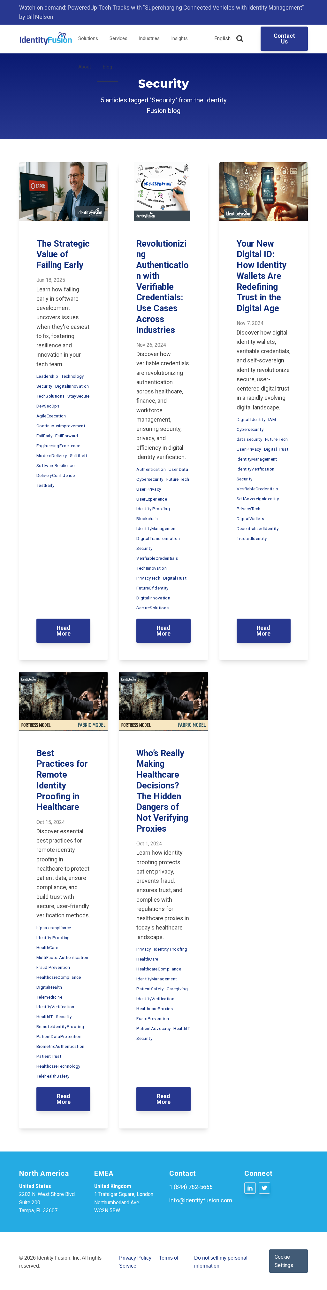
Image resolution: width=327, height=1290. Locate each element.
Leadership (47, 376)
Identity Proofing (153, 508)
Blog (107, 67)
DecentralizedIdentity (258, 528)
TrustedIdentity (252, 538)
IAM (272, 419)
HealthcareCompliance (58, 977)
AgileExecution (51, 415)
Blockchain (147, 518)
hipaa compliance (53, 927)
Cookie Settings (284, 1261)
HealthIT (44, 1016)
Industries (149, 38)
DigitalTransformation (158, 538)
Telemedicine (49, 997)
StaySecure (78, 396)
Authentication (151, 469)
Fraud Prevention (53, 967)
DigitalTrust (174, 578)
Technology (72, 376)
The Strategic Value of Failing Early (63, 255)
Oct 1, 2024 (149, 844)
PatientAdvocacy (153, 1028)
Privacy (143, 949)
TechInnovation (151, 568)
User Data (178, 469)
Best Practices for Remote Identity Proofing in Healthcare (62, 780)
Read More (64, 630)
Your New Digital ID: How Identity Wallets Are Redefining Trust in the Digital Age (261, 276)
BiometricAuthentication (60, 1046)
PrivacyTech (148, 578)
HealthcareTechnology (58, 1066)
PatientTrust (48, 1056)
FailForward (66, 435)
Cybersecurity (149, 479)
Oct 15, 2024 (50, 822)
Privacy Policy (135, 1258)
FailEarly (44, 435)
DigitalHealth (49, 987)
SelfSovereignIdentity (258, 498)
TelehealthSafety (52, 1076)
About (84, 67)
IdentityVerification (256, 468)
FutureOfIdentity (152, 587)
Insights (179, 38)
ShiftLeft (78, 455)
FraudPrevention (152, 1018)
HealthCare (47, 947)
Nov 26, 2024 (151, 345)
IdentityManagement (156, 528)
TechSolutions (50, 396)
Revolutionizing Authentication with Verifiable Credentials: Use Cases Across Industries (162, 287)
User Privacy (148, 489)
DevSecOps (47, 405)
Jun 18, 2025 (50, 280)
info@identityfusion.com (200, 1200)
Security (44, 386)
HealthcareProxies (154, 1008)
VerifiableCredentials (157, 558)
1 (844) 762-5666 (191, 1186)
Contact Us (284, 38)
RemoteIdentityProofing (60, 1026)
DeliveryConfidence (55, 475)
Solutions (88, 38)
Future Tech (177, 479)
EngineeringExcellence (58, 445)
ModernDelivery (51, 455)
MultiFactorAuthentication (62, 957)
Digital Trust (276, 449)
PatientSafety (150, 988)
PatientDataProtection (58, 1036)
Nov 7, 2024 (250, 323)
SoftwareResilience (55, 465)
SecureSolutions (152, 607)
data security (249, 439)
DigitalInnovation (72, 386)
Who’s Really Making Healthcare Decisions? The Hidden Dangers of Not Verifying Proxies (162, 791)
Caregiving (177, 988)
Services (118, 38)
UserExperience (151, 499)
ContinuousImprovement (60, 425)
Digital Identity (251, 419)
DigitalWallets (250, 518)
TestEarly (45, 485)
